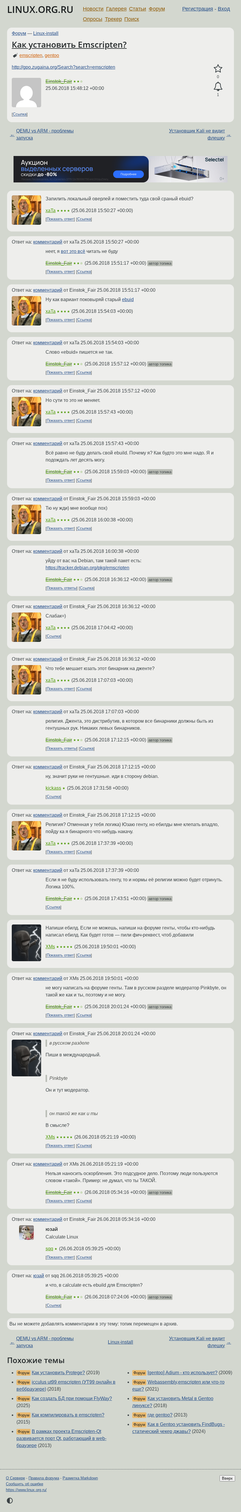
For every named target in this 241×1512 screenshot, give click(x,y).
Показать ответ (60, 219)
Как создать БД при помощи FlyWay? (72, 1398)
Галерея (116, 9)
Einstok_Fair (59, 81)
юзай (38, 1275)
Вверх (227, 1478)
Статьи (137, 9)
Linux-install (45, 33)
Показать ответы (61, 588)
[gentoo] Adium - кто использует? (182, 1372)
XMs (50, 946)
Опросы (92, 19)
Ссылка (19, 114)
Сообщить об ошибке (24, 1484)
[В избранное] (218, 68)
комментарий (47, 241)
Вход (224, 9)
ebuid (128, 299)
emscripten (30, 55)
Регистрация (197, 9)
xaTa (51, 210)
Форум (157, 9)
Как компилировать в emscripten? (68, 1414)
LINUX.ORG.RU (40, 9)
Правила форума (44, 1478)
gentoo (52, 55)
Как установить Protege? (58, 1372)
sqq (49, 1248)
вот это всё (73, 251)
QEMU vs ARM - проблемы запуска (45, 134)
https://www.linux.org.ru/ (26, 1490)
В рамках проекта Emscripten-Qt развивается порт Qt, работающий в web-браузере (61, 1438)
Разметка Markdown (80, 1478)
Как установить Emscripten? (69, 44)
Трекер (113, 19)
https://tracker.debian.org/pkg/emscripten (87, 567)
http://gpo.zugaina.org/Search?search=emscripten (63, 67)
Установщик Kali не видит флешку (197, 134)
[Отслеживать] (218, 86)
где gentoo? (160, 1414)
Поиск (131, 19)
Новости (93, 9)
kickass (53, 788)
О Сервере (15, 1478)
